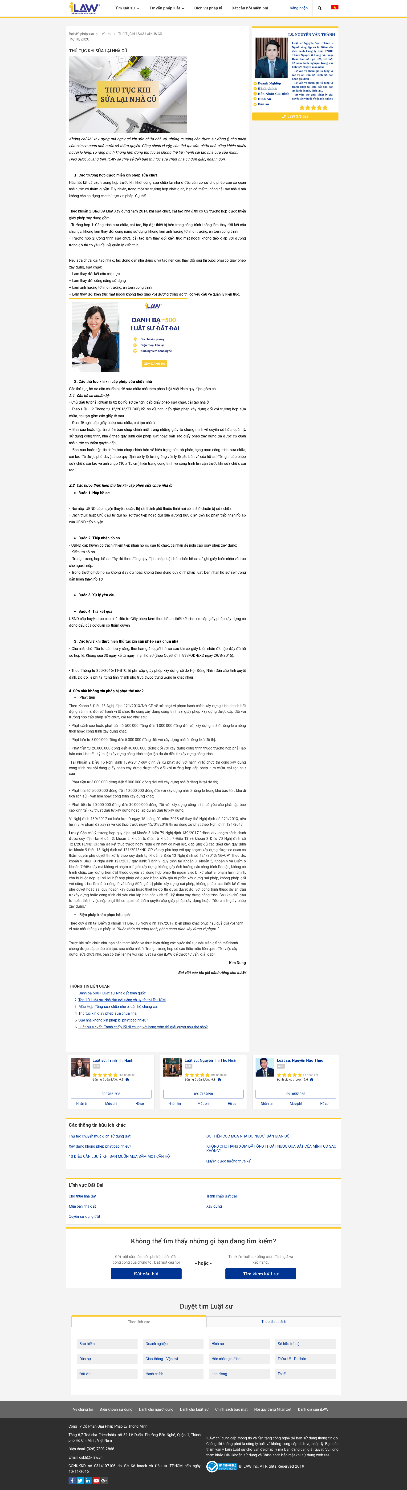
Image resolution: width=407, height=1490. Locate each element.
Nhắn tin (82, 1103)
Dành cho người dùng (156, 1409)
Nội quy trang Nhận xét (272, 1409)
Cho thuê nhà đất (82, 1196)
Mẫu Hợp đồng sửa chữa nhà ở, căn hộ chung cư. (118, 1006)
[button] (320, 8)
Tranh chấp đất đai (221, 1196)
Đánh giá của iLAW (313, 1409)
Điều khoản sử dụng (116, 1409)
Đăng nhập (299, 8)
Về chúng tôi (83, 1409)
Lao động (219, 1374)
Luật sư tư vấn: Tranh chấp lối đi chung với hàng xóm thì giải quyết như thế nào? (143, 1027)
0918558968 (295, 1094)
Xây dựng (214, 1206)
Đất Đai (106, 34)
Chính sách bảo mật (231, 1409)
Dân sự (85, 1359)
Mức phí (111, 1103)
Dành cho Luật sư (194, 1409)
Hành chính (154, 1374)
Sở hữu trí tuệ (288, 1344)
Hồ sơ (140, 1103)
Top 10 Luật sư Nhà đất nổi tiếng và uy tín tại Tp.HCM (122, 1000)
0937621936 (111, 1094)
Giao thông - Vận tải (162, 1359)
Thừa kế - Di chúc (292, 1359)
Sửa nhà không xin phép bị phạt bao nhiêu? (113, 1020)
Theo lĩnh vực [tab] (139, 1322)
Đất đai (85, 1374)
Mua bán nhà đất (82, 1206)
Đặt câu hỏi (146, 1274)
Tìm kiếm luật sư (261, 1274)
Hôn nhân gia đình (226, 1359)
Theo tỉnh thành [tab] (273, 1321)
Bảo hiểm (87, 1344)
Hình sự (218, 1344)
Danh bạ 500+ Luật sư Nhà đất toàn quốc (112, 993)
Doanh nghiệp (157, 1344)
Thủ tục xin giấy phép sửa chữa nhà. (107, 1013)
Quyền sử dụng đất (84, 1216)
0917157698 (203, 1094)
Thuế (281, 1374)
